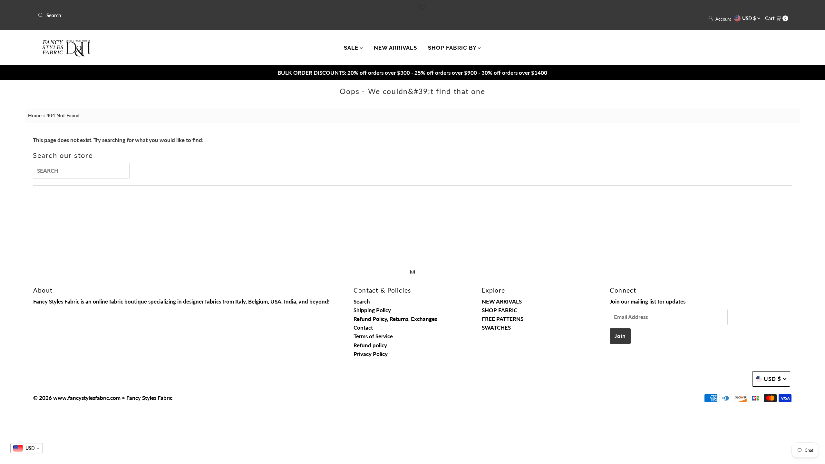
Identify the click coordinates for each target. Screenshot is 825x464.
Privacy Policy (371, 354)
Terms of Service (373, 336)
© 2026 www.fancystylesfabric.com (77, 397)
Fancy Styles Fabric (149, 397)
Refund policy (370, 345)
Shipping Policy (372, 310)
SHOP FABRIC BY (453, 47)
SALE (352, 47)
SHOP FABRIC (499, 310)
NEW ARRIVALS (395, 47)
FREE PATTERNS (502, 318)
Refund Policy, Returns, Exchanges (395, 318)
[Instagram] (412, 271)
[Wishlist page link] (422, 7)
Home (35, 115)
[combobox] (222, 15)
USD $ (749, 18)
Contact (363, 327)
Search (362, 301)
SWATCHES (496, 327)
